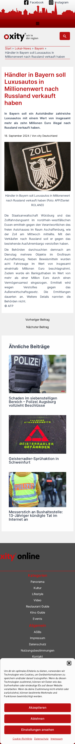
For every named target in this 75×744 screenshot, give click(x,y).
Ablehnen (37, 718)
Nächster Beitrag (37, 327)
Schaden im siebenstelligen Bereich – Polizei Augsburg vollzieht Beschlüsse (33, 401)
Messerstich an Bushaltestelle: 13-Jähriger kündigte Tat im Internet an (36, 515)
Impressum (57, 738)
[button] (69, 663)
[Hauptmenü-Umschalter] (37, 23)
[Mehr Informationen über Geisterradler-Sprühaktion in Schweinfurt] (37, 434)
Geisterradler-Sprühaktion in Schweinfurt (34, 460)
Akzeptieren (37, 707)
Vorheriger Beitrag (37, 319)
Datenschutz (41, 738)
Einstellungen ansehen (37, 730)
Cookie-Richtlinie (22, 738)
